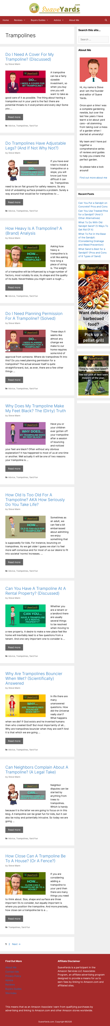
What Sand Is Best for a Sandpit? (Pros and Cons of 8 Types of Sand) (92, 253)
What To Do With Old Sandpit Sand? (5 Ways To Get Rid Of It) (93, 226)
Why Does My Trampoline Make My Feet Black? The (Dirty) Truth (35, 408)
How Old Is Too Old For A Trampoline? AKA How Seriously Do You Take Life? (35, 499)
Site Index (11, 993)
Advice (57, 20)
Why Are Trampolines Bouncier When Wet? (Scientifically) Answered (33, 678)
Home (6, 20)
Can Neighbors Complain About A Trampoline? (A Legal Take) (36, 769)
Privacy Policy (13, 976)
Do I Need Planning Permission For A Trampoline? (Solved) (34, 316)
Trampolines (22, 125)
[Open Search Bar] (106, 20)
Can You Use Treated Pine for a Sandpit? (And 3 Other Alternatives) (93, 214)
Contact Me (12, 971)
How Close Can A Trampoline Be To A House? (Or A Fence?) (35, 858)
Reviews (18, 20)
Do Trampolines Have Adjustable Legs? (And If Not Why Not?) (35, 145)
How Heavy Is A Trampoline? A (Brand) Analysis (33, 231)
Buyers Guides (38, 20)
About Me (74, 20)
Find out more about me (93, 177)
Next (16, 944)
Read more (14, 117)
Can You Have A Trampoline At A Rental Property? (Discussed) (35, 591)
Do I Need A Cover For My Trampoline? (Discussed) (29, 57)
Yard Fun (33, 125)
